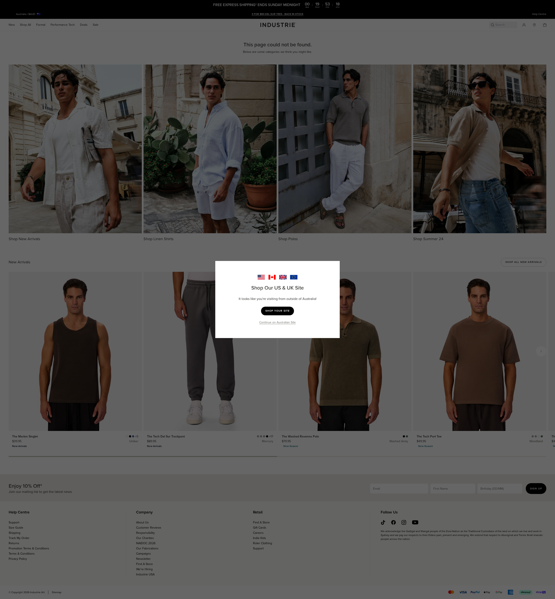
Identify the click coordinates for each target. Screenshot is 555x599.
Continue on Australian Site (277, 322)
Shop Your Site (277, 311)
